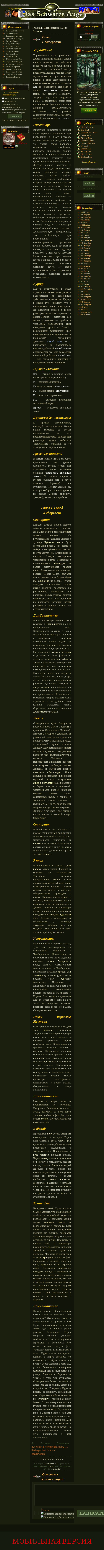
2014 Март (83, 263)
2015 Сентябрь (85, 289)
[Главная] (8, 16)
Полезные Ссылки (14, 71)
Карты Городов (12, 46)
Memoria (85, 146)
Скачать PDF (11, 56)
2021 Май (83, 309)
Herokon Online (87, 140)
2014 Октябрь (85, 276)
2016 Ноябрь (84, 294)
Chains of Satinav (88, 143)
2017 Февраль (85, 296)
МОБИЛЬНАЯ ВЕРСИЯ (52, 1541)
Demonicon (86, 148)
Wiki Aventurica (21, 139)
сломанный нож (42, 1370)
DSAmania (9, 139)
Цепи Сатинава (50, 1463)
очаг (39, 1065)
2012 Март (83, 232)
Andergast (57, 1469)
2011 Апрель (84, 219)
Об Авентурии (12, 33)
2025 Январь (85, 314)
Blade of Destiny (87, 127)
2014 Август (84, 273)
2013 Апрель (84, 248)
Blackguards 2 (86, 154)
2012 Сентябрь (85, 240)
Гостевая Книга (13, 77)
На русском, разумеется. (15, 98)
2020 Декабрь (85, 299)
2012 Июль (84, 235)
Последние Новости (15, 30)
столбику (43, 1398)
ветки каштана (60, 1179)
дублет (65, 897)
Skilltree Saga (86, 157)
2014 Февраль (85, 260)
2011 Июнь (83, 222)
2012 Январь (84, 230)
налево (37, 869)
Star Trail (85, 130)
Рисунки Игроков (13, 69)
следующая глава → (52, 1459)
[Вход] (22, 16)
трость (53, 634)
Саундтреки (88, 123)
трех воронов (42, 1030)
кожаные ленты (54, 1222)
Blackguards (86, 151)
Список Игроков (13, 66)
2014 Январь (84, 258)
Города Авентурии (14, 36)
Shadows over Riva (88, 132)
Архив (12, 120)
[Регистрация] (15, 16)
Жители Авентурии (14, 38)
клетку (44, 1118)
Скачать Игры (12, 54)
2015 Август (84, 286)
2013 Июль (84, 253)
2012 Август (84, 237)
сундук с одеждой (61, 652)
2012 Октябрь (85, 243)
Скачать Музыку (13, 48)
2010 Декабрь (85, 217)
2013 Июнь (84, 250)
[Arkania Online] (9, 148)
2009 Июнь (84, 212)
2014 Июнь (84, 268)
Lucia (51, 1466)
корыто (37, 843)
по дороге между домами (52, 709)
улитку (45, 1158)
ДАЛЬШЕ (89, 109)
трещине (48, 1257)
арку (49, 1133)
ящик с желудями (43, 782)
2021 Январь (84, 301)
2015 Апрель (84, 278)
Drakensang (86, 135)
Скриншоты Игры (14, 61)
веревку (51, 1409)
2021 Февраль (85, 304)
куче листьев (41, 1154)
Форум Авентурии (14, 74)
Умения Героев (12, 41)
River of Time (86, 138)
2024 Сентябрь (85, 312)
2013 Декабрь (85, 255)
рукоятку (66, 978)
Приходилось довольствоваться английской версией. (11, 104)
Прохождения (51, 27)
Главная (37, 27)
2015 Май (83, 281)
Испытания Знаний (14, 64)
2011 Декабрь (85, 227)
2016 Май (83, 291)
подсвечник (49, 1061)
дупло (41, 1193)
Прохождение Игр (14, 59)
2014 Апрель (84, 266)
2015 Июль (84, 284)
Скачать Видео (12, 51)
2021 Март (83, 307)
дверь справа (41, 687)
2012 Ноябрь (84, 245)
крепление (39, 1058)
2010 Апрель (84, 214)
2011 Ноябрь (84, 225)
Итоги (5, 120)
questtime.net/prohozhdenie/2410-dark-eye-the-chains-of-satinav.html (50, 1450)
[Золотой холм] (89, 89)
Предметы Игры (13, 43)
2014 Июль (84, 271)
